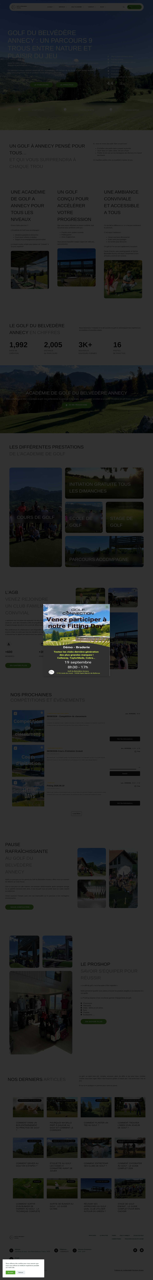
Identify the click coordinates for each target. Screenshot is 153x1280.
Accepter (10, 1272)
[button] (107, 607)
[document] (76, 640)
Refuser (20, 1272)
